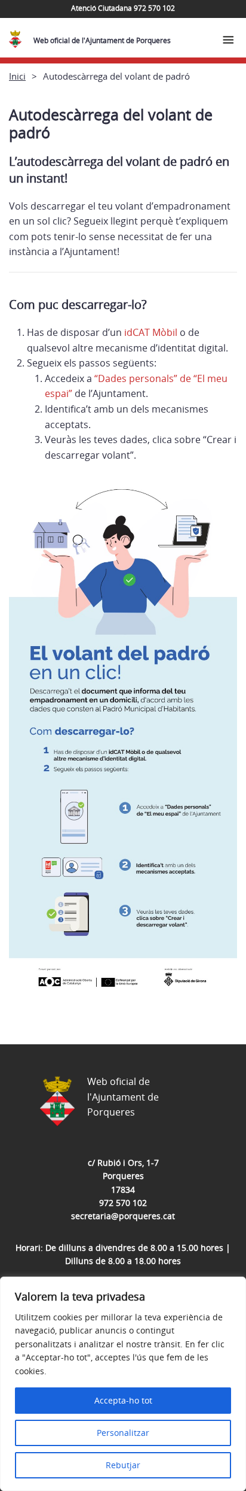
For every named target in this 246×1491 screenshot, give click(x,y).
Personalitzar (123, 1432)
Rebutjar (123, 1465)
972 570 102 (123, 1202)
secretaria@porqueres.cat (123, 1216)
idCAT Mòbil (149, 332)
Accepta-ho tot (123, 1400)
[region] (123, 1384)
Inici (17, 76)
